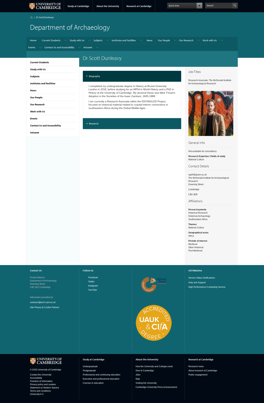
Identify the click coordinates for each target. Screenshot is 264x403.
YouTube (92, 290)
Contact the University (40, 374)
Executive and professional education (101, 379)
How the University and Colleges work (154, 366)
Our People (36, 97)
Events (33, 118)
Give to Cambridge (145, 370)
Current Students (39, 62)
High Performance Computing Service (206, 287)
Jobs (138, 374)
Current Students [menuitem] (51, 40)
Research (94, 123)
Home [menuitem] (33, 40)
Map (138, 379)
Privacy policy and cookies (43, 384)
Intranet (34, 132)
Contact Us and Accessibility (45, 125)
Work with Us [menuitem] (210, 40)
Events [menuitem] (31, 47)
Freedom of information (41, 381)
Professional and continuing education (101, 374)
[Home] (31, 17)
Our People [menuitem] (164, 40)
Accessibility (36, 378)
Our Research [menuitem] (186, 40)
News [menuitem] (149, 40)
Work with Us (37, 111)
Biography (94, 76)
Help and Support (197, 282)
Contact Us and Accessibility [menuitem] (59, 47)
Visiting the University (146, 383)
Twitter (91, 281)
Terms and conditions (40, 391)
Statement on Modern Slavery (44, 387)
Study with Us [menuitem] (77, 40)
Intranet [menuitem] (88, 47)
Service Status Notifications (201, 278)
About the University (107, 6)
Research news (196, 366)
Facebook (93, 277)
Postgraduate (89, 370)
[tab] (132, 76)
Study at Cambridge (78, 6)
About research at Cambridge (202, 370)
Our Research (37, 104)
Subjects (35, 76)
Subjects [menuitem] (98, 40)
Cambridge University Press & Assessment (156, 387)
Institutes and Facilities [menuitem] (124, 40)
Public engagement (197, 374)
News (33, 90)
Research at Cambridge (138, 6)
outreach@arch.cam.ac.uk (42, 302)
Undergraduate (90, 366)
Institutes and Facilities (42, 83)
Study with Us (38, 69)
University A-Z (36, 394)
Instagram (93, 286)
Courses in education (93, 383)
